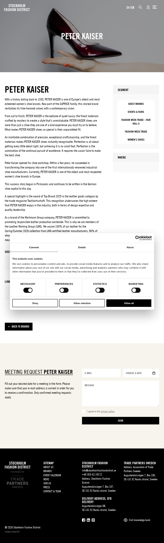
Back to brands (20, 326)
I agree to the (101, 411)
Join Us (47, 483)
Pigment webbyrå (12, 532)
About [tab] (130, 247)
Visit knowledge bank (139, 520)
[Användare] (148, 7)
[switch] (64, 290)
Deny (35, 303)
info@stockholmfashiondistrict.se (99, 470)
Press (46, 487)
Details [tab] (82, 247)
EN (132, 7)
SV (128, 7)
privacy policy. (108, 411)
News (46, 479)
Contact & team (52, 491)
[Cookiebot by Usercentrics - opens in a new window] (138, 238)
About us (48, 467)
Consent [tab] (34, 247)
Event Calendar (52, 475)
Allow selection (82, 303)
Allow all (129, 303)
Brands (47, 471)
